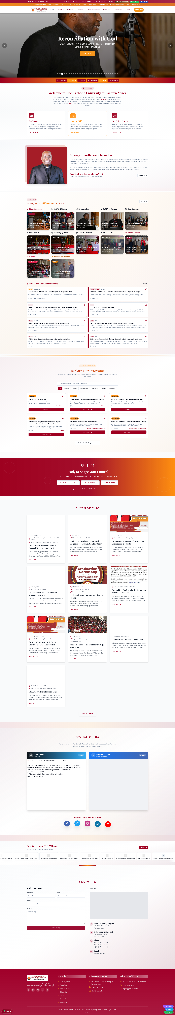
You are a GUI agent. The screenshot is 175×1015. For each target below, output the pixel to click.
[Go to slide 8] (73, 73)
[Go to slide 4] (64, 73)
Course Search (92, 4)
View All (143, 201)
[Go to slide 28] (117, 73)
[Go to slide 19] (97, 73)
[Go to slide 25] (110, 73)
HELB (88, 1)
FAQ (49, 4)
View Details (45, 410)
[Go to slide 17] (93, 73)
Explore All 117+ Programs (86, 443)
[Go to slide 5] (66, 73)
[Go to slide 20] (99, 73)
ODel (70, 4)
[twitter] (77, 823)
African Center (99, 1)
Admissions (80, 10)
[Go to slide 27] (115, 73)
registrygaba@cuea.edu (131, 989)
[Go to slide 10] (77, 73)
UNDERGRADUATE (90, 483)
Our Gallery (66, 1)
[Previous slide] (4, 45)
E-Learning (64, 992)
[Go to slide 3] (62, 74)
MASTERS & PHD (109, 483)
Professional (112, 388)
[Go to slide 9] (75, 73)
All (60, 388)
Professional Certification (117, 4)
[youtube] (108, 823)
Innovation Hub (136, 4)
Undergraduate (84, 388)
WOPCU (64, 4)
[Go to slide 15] (88, 73)
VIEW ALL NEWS (87, 713)
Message (29, 909)
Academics (70, 10)
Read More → (33, 560)
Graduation (75, 1)
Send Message (56, 928)
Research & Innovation (94, 10)
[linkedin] (98, 824)
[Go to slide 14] (86, 73)
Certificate (66, 388)
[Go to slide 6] (69, 73)
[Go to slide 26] (112, 73)
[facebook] (67, 823)
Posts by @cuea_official (35, 776)
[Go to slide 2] (60, 73)
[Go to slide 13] (84, 73)
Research (63, 999)
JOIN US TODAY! (139, 9)
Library (128, 4)
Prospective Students (40, 4)
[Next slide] (170, 45)
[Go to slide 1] (57, 73)
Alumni (84, 4)
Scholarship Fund (103, 4)
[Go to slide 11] (80, 73)
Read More (142, 175)
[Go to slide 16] (91, 73)
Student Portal (65, 989)
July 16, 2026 (59, 774)
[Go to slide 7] (71, 73)
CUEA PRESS (56, 4)
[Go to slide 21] (101, 73)
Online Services (118, 10)
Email (83, 1)
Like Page (142, 755)
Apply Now (63, 985)
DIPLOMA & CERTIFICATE (68, 483)
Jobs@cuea (63, 1002)
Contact (129, 10)
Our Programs (65, 982)
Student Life (77, 4)
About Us (59, 10)
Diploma (74, 388)
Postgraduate (94, 388)
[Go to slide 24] (108, 73)
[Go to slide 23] (106, 73)
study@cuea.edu (44, 1)
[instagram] (87, 824)
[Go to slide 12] (82, 73)
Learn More (32, 132)
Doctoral (103, 388)
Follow (81, 755)
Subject (29, 901)
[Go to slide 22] (104, 73)
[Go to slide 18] (95, 73)
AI (93, 1)
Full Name (30, 892)
